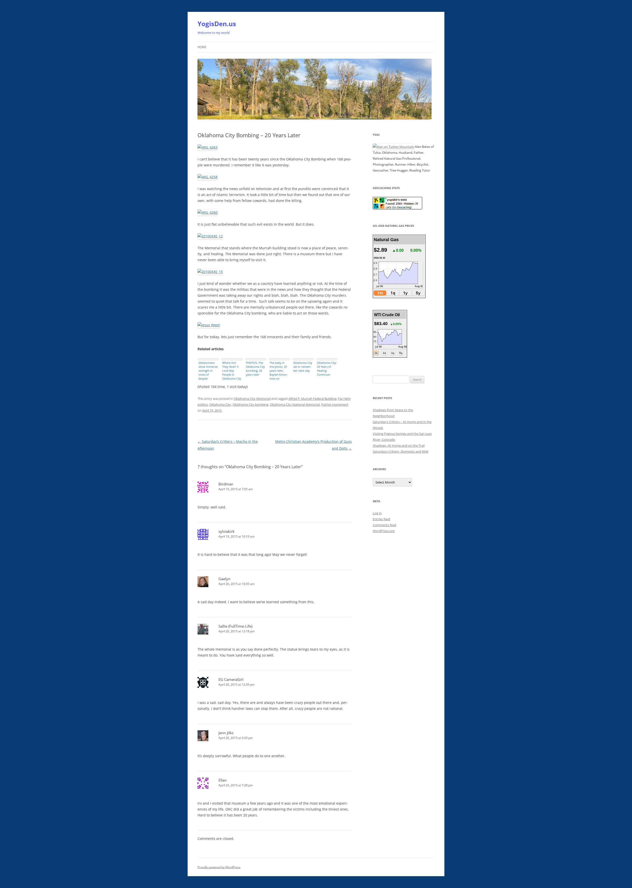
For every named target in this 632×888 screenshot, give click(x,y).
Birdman (225, 484)
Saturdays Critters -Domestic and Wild (400, 451)
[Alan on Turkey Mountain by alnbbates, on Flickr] (393, 146)
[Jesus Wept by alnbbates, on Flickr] (209, 325)
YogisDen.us (217, 23)
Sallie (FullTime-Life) (235, 626)
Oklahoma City (220, 404)
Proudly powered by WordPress (219, 867)
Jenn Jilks (226, 732)
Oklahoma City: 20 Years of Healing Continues (327, 368)
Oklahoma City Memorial (252, 398)
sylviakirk (226, 531)
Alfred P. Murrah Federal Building (312, 398)
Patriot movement (334, 404)
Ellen (222, 780)
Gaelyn (224, 578)
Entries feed (381, 519)
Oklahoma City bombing (250, 404)
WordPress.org (384, 531)
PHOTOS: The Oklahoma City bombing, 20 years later (255, 368)
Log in (377, 513)
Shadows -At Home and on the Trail (399, 445)
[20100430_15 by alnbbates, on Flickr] (210, 271)
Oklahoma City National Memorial (295, 404)
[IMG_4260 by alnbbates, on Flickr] (207, 212)
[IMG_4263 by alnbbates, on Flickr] (207, 147)
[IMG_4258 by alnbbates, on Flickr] (207, 176)
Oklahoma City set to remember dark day (302, 366)
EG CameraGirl (230, 679)
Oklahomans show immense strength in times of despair (208, 370)
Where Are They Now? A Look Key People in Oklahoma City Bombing (231, 371)
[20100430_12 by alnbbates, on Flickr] (210, 236)
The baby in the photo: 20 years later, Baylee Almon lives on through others (279, 371)
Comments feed (384, 525)
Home (202, 47)
